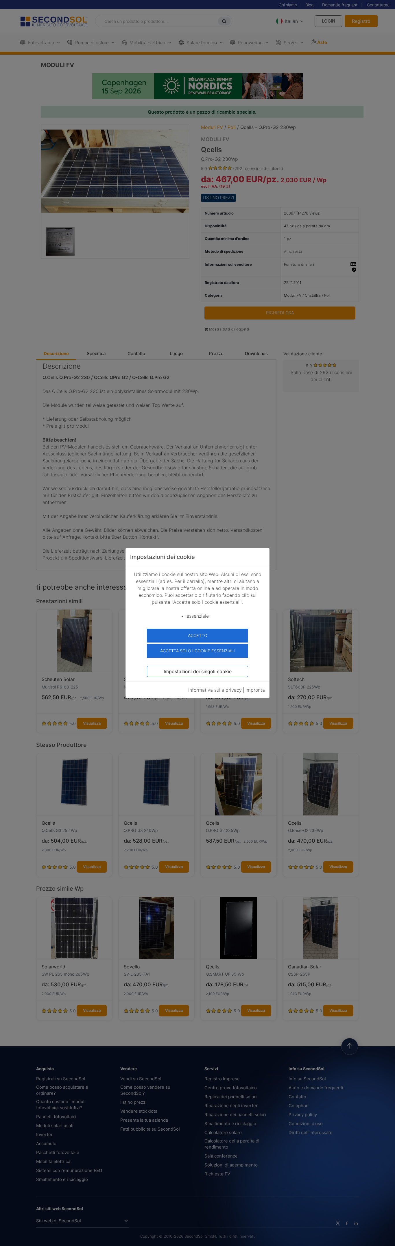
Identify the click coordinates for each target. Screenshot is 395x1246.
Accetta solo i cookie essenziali (197, 650)
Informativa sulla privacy (215, 690)
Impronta (255, 690)
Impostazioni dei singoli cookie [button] (198, 671)
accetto (197, 635)
